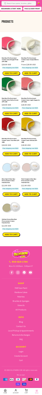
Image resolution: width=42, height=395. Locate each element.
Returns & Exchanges (21, 335)
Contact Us (21, 326)
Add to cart (31, 73)
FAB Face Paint (21, 288)
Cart (21, 360)
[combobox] (18, 3)
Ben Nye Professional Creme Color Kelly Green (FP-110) (10, 100)
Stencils (21, 305)
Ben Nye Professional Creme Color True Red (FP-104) (11, 140)
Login (21, 351)
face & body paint (32, 9)
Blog (21, 322)
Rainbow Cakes (21, 292)
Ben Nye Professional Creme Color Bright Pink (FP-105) (10, 59)
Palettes (21, 296)
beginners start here (11, 9)
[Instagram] (17, 272)
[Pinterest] (24, 272)
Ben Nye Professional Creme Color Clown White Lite (30, 59)
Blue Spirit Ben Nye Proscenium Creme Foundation (8, 180)
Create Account (21, 356)
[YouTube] (30, 272)
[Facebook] (11, 272)
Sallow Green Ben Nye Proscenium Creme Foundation (9, 221)
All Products (21, 309)
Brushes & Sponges (21, 301)
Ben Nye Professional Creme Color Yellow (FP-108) (29, 140)
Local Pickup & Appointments (21, 330)
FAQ (21, 339)
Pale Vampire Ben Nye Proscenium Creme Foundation (28, 180)
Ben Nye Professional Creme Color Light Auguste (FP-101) (30, 100)
